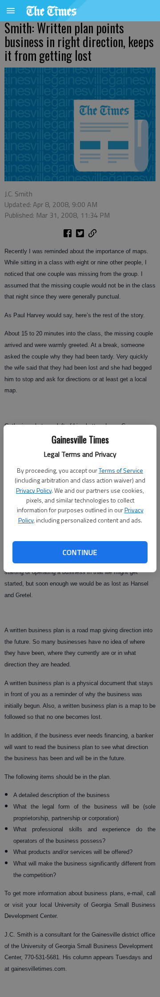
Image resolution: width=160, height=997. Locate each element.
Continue (80, 552)
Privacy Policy (34, 490)
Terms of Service (121, 470)
